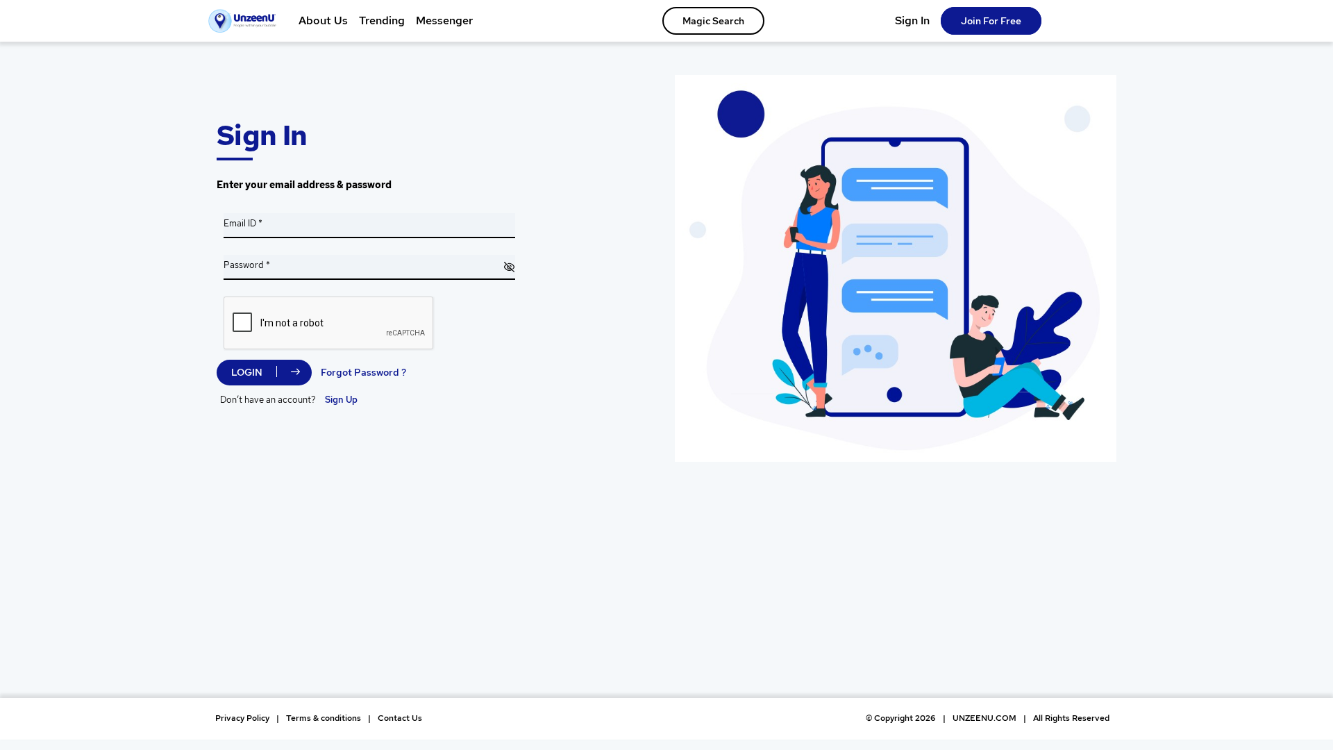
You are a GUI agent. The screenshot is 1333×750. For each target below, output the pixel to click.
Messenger (444, 20)
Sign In (912, 20)
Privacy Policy (242, 718)
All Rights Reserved (1071, 718)
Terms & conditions (323, 718)
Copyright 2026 (901, 718)
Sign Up (341, 400)
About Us (323, 20)
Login (246, 372)
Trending (382, 20)
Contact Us (400, 718)
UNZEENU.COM (984, 718)
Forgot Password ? (363, 372)
